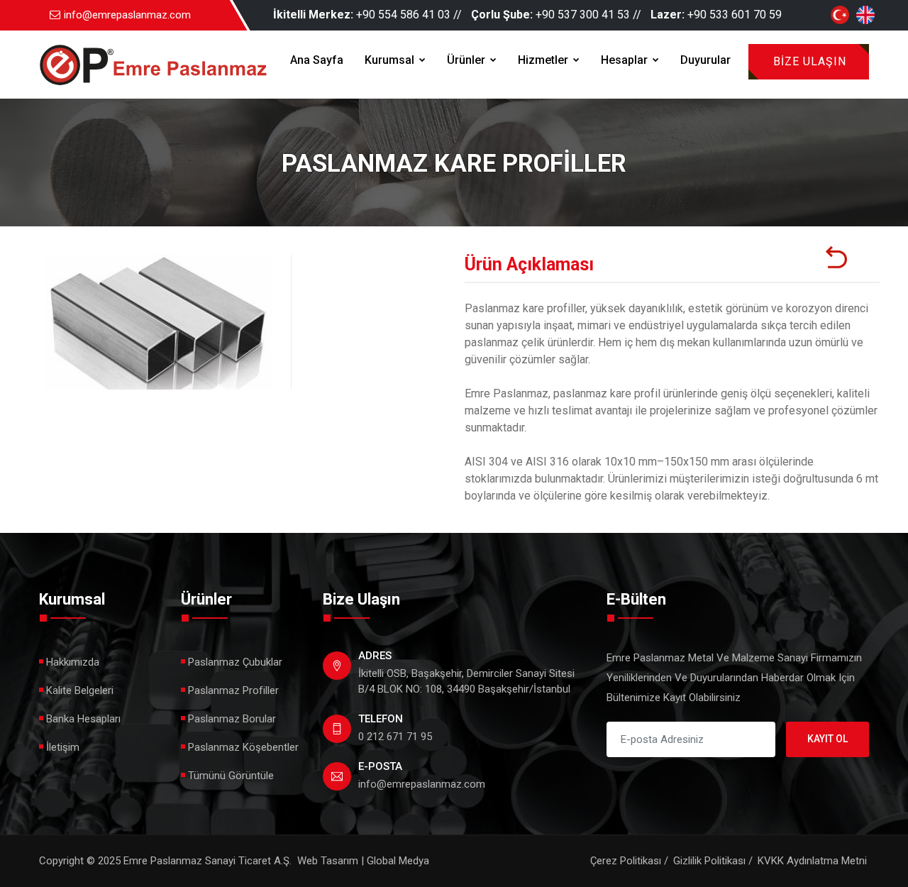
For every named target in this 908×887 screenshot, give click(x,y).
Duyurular (705, 60)
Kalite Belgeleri (80, 690)
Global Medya (398, 860)
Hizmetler (544, 60)
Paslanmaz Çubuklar (235, 662)
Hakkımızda (72, 662)
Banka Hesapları (83, 718)
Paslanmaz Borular (232, 718)
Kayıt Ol (827, 738)
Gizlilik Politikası (709, 860)
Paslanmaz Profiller (233, 690)
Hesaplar (625, 60)
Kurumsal (391, 60)
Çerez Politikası (625, 860)
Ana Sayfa (316, 60)
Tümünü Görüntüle (231, 775)
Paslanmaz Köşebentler (243, 747)
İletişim (62, 747)
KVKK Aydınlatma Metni (812, 860)
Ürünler (467, 60)
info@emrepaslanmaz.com (127, 15)
